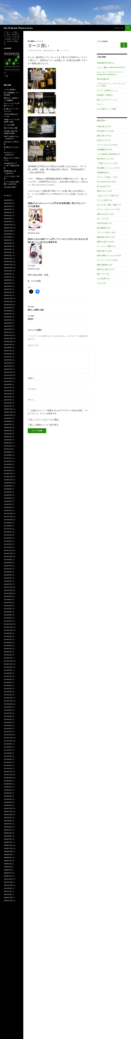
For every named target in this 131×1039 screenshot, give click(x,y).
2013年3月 (7, 689)
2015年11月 (8, 590)
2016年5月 (7, 572)
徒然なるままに (103, 214)
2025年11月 (8, 228)
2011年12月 (8, 735)
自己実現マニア (103, 131)
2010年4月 (7, 796)
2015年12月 (8, 587)
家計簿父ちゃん (103, 159)
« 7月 (6, 76)
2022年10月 (8, 341)
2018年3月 (7, 504)
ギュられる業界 (9, 125)
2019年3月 (7, 467)
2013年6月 (7, 679)
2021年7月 (7, 387)
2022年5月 (7, 357)
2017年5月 (7, 535)
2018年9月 (7, 486)
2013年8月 (7, 673)
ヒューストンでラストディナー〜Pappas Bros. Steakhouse (110, 73)
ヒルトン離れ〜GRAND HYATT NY (111, 67)
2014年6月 (7, 642)
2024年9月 (7, 271)
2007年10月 (8, 885)
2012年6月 (7, 716)
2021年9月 (7, 381)
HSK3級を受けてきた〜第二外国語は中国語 (11, 165)
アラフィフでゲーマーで (107, 209)
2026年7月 (7, 203)
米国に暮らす (102, 251)
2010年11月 (8, 775)
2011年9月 (7, 744)
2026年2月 (7, 219)
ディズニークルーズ (105, 260)
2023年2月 (7, 329)
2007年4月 (7, 894)
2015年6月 (7, 606)
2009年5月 (7, 830)
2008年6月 (7, 864)
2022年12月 (8, 335)
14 (14, 63)
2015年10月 (8, 593)
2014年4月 (7, 649)
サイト (31, 399)
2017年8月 (7, 526)
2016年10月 (8, 556)
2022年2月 (7, 366)
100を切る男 (102, 223)
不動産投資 (101, 172)
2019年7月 (7, 458)
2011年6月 (7, 753)
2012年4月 (7, 722)
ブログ (99, 283)
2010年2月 (7, 802)
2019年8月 (7, 455)
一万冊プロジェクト (105, 163)
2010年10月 (8, 778)
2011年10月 (8, 741)
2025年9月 (7, 234)
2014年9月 (7, 633)
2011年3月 (7, 762)
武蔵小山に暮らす (104, 269)
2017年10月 (8, 520)
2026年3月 (7, 215)
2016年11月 (8, 553)
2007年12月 (8, 879)
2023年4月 (7, 323)
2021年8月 (7, 384)
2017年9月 (7, 523)
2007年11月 (8, 882)
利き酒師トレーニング (35, 41)
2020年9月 (7, 418)
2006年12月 (8, 897)
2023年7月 (7, 314)
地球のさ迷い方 (103, 242)
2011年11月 (8, 738)
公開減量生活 (102, 149)
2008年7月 (7, 861)
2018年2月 (7, 507)
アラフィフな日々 (104, 232)
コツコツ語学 (102, 200)
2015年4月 (7, 612)
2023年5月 (7, 320)
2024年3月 (7, 289)
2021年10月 (8, 378)
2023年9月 (7, 308)
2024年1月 (7, 295)
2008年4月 (7, 867)
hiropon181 (50, 50)
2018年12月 (8, 477)
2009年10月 (8, 815)
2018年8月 (7, 489)
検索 (124, 45)
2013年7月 (7, 676)
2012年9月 (7, 707)
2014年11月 (8, 627)
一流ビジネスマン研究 (106, 195)
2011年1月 (7, 768)
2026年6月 (7, 206)
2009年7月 (7, 824)
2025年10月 (8, 231)
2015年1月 (7, 621)
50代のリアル (102, 140)
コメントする (63, 50)
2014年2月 (7, 655)
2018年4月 (7, 501)
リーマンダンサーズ (105, 145)
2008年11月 (8, 848)
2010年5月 (7, 793)
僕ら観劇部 (101, 228)
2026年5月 (7, 209)
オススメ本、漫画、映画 (107, 205)
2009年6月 (7, 827)
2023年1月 (7, 332)
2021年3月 (7, 400)
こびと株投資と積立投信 (107, 154)
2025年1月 (7, 258)
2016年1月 (7, 584)
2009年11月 (8, 811)
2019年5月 (7, 461)
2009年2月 (7, 839)
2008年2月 (7, 873)
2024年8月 (7, 274)
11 (7, 63)
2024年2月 (7, 292)
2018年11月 (8, 480)
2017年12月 (8, 513)
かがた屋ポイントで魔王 (107, 109)
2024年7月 (7, 277)
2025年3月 (7, 252)
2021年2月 (7, 403)
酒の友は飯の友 (103, 79)
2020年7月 (7, 424)
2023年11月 (8, 301)
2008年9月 (7, 854)
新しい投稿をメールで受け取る (44, 424)
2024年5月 (7, 283)
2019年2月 (7, 470)
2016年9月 (7, 560)
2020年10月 (8, 415)
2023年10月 (8, 305)
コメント (33, 345)
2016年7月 (7, 566)
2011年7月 (7, 750)
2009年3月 (7, 836)
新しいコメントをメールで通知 (44, 419)
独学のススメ (102, 191)
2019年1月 (7, 474)
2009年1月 (7, 842)
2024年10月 (8, 268)
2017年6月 (7, 532)
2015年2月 (7, 618)
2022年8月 (7, 348)
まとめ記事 (101, 278)
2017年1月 (7, 547)
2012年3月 (7, 725)
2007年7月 (7, 891)
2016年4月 (7, 575)
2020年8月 (7, 421)
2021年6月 (7, 391)
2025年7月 (7, 240)
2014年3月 (7, 652)
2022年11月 (8, 338)
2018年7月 (7, 492)
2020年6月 (7, 427)
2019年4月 (7, 464)
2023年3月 (7, 326)
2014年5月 (7, 646)
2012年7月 (7, 713)
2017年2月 (7, 544)
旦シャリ (100, 218)
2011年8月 (7, 747)
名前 (31, 378)
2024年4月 (7, 286)
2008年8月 (7, 858)
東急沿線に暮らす (104, 237)
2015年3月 (7, 615)
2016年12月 (8, 550)
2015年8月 (7, 599)
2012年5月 (7, 719)
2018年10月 (8, 483)
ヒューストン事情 (104, 246)
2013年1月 (7, 695)
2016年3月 (7, 578)
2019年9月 (7, 452)
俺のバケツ (101, 274)
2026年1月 (7, 222)
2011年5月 (7, 756)
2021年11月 (8, 375)
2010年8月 (7, 784)
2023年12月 (8, 298)
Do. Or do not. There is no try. (18, 27)
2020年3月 (7, 437)
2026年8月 (7, 200)
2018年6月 (7, 495)
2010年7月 (7, 787)
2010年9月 (7, 781)
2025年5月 (7, 246)
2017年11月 (8, 517)
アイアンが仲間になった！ (107, 90)
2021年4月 (7, 397)
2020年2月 (7, 440)
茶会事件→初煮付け (105, 95)
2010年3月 (7, 799)
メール (32, 389)
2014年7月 (7, 639)
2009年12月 (8, 808)
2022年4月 (7, 360)
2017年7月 (7, 529)
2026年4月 (7, 212)
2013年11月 (8, 664)
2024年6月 (7, 280)
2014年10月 (8, 630)
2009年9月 (7, 818)
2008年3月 (7, 870)
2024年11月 (8, 265)
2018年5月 (7, 498)
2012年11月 (8, 701)
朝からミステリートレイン (107, 100)
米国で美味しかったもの (107, 255)
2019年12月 (8, 446)
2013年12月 (8, 661)
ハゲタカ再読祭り (10, 89)
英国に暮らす (102, 136)
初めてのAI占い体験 (11, 128)
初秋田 (31, 317)
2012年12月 (8, 698)
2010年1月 (7, 805)
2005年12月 (8, 901)
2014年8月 (7, 636)
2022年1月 (7, 369)
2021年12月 (8, 372)
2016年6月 (7, 569)
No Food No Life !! (104, 182)
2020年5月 (7, 430)
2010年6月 (7, 790)
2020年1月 (7, 443)
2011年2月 (7, 765)
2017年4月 (7, 538)
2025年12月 (8, 225)
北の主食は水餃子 (10, 187)
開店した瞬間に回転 (36, 308)
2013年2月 (7, 692)
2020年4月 (7, 434)
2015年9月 (7, 596)
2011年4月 (7, 759)
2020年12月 (8, 409)
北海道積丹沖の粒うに (106, 63)
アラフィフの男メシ (105, 177)
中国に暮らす (102, 126)
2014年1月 (7, 658)
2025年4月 (7, 249)
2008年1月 (7, 876)
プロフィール (119, 28)
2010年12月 (8, 771)
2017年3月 (7, 541)
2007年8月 (7, 888)
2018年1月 (7, 510)
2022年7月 (7, 351)
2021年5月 (7, 394)
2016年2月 (7, 581)
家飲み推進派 (102, 265)
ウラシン (100, 104)
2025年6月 (7, 243)
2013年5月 (7, 682)
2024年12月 (8, 262)
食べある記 (101, 186)
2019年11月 (8, 449)
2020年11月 (8, 412)
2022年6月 (7, 354)
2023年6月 (7, 317)
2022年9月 (7, 344)
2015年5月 (7, 609)
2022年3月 (7, 363)
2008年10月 (8, 851)
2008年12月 (8, 845)
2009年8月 (7, 821)
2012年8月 (7, 710)
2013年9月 (7, 670)
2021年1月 (7, 406)
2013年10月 (8, 667)
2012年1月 (7, 732)
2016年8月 (7, 563)
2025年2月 (7, 255)
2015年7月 (7, 603)
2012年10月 (8, 704)
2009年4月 (7, 833)
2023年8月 (7, 311)
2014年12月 (8, 624)
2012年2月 (7, 728)
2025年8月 (7, 237)
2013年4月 (7, 685)
